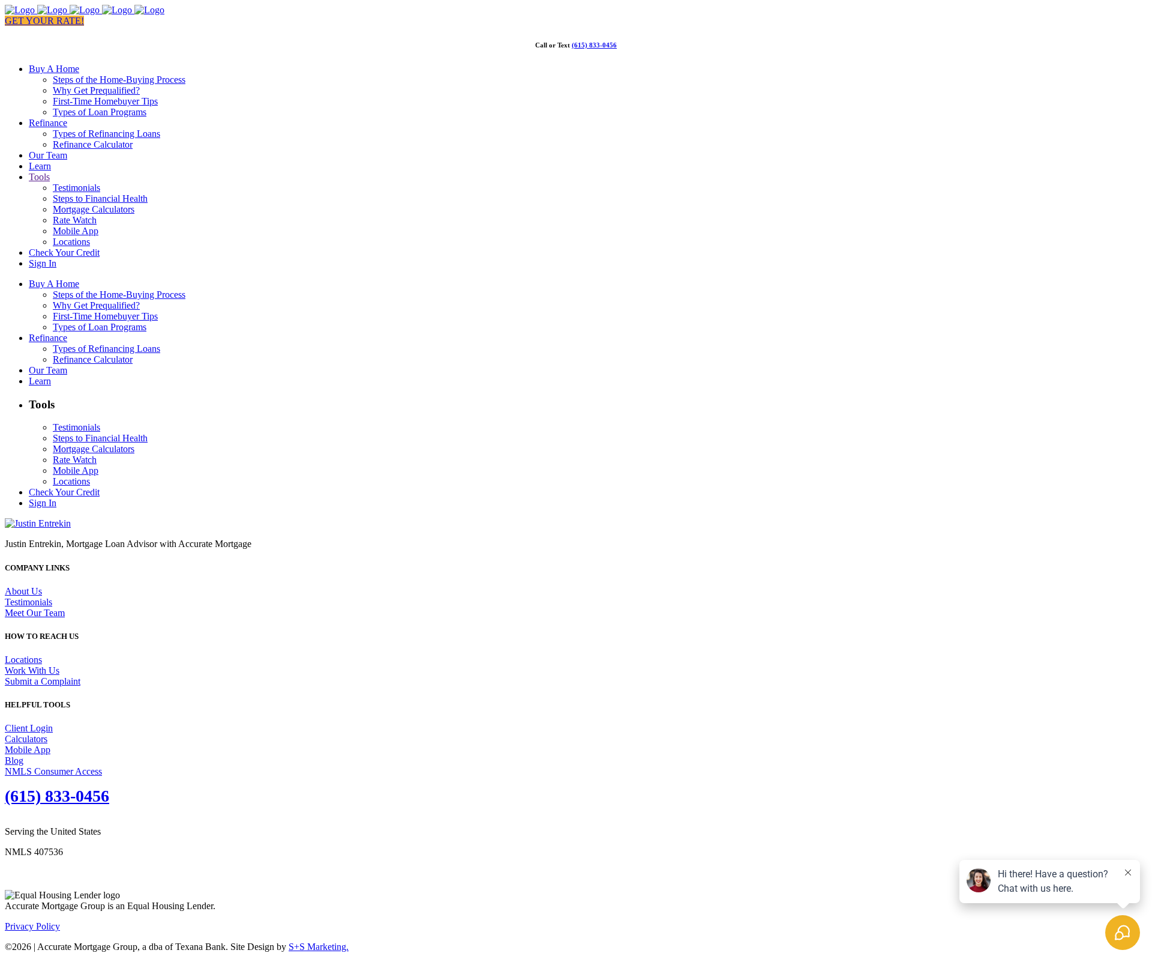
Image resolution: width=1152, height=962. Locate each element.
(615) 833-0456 (594, 45)
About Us (23, 591)
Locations (23, 660)
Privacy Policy (32, 926)
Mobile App (27, 750)
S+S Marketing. (319, 947)
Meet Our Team (35, 613)
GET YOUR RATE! (44, 21)
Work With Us (32, 670)
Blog (14, 760)
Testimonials (28, 602)
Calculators (26, 739)
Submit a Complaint (42, 681)
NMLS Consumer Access (53, 771)
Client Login (29, 728)
